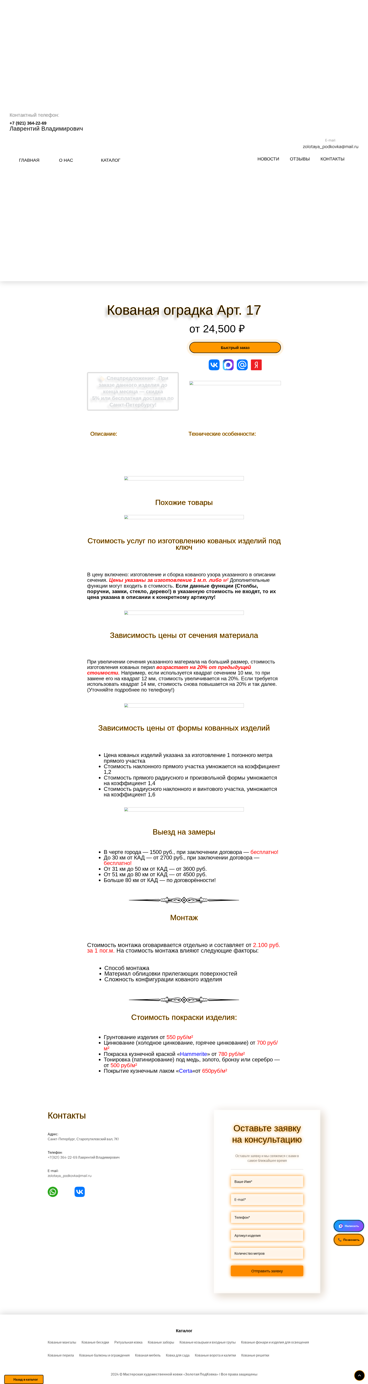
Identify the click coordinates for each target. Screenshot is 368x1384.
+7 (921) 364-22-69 (28, 123)
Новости (268, 158)
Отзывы (300, 158)
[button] (110, 160)
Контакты (333, 158)
